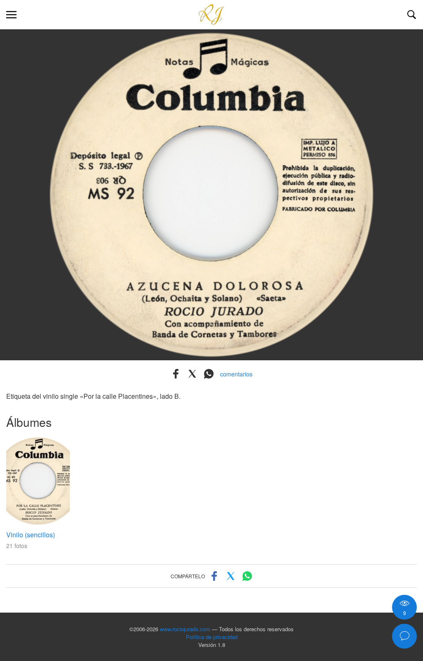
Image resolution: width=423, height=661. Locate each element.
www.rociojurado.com (185, 629)
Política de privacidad (212, 637)
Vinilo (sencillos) (30, 534)
